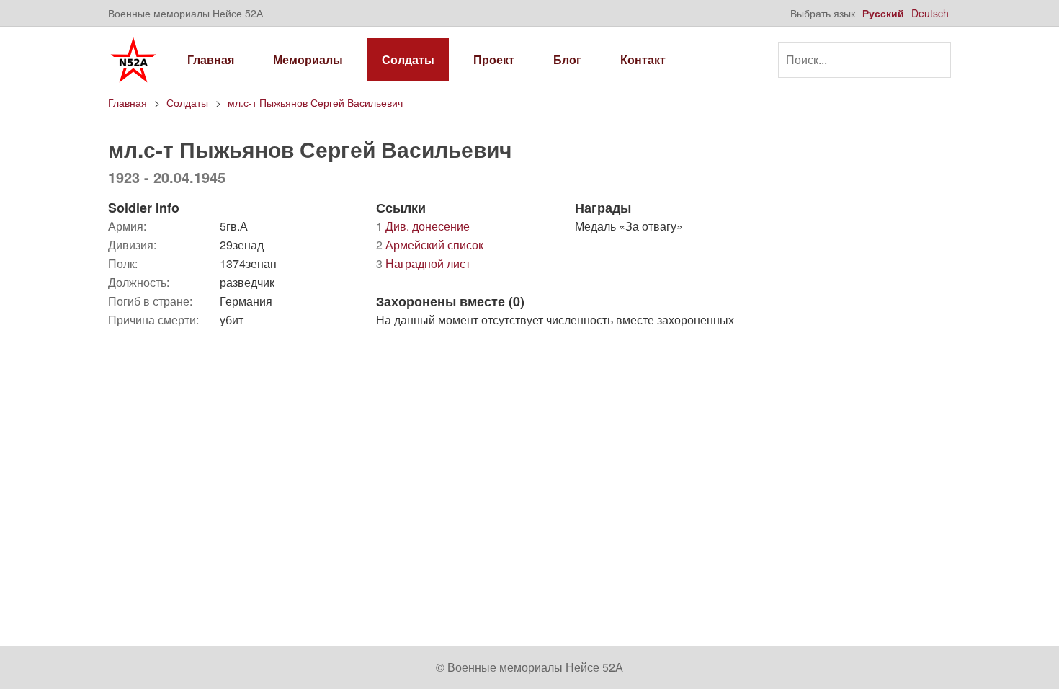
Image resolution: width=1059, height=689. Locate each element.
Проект (493, 59)
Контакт (643, 59)
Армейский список (429, 244)
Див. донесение (423, 226)
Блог (567, 59)
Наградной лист (423, 263)
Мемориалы (308, 59)
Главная (210, 59)
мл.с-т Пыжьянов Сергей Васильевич (315, 102)
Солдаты (408, 59)
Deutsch (930, 13)
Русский (883, 13)
